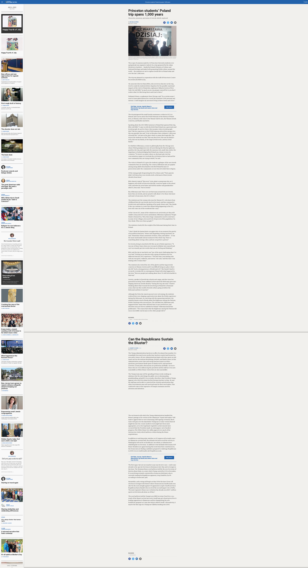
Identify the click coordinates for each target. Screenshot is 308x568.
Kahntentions (133, 555)
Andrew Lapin (15, 334)
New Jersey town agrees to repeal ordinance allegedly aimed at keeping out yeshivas (11, 385)
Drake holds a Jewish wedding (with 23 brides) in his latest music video (11, 331)
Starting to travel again (9, 483)
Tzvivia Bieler (5, 556)
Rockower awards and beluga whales (9, 172)
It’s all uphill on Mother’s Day (11, 555)
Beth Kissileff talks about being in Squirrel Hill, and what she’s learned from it (11, 134)
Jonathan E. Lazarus (7, 523)
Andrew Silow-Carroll (6, 223)
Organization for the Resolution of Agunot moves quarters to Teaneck (11, 82)
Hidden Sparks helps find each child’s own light (10, 440)
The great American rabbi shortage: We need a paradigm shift (10, 186)
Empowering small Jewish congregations (10, 412)
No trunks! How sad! (12, 241)
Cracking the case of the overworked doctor (10, 305)
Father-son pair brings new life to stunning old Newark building (11, 282)
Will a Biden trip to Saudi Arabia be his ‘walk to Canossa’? (10, 199)
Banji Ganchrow (12, 238)
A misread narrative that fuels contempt (10, 532)
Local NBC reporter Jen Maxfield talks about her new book (10, 108)
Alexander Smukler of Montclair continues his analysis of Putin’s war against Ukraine (11, 362)
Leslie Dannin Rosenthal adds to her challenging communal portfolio (10, 418)
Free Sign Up (169, 107)
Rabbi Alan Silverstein (11, 181)
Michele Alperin (134, 22)
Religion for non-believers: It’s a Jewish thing (11, 226)
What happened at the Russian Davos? (9, 356)
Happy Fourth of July (12, 30)
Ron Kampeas (5, 390)
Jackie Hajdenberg (6, 334)
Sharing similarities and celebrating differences (10, 510)
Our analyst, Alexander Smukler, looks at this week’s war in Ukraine (11, 159)
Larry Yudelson (5, 79)
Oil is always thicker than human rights (11, 520)
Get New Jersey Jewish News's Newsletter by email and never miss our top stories (144, 108)
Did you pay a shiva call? (12, 458)
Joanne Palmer (5, 105)
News (131, 319)
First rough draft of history (11, 103)
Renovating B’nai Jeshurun (9, 276)
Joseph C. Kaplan (10, 505)
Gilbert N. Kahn (134, 348)
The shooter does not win (10, 129)
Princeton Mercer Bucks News (141, 319)
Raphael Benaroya (5, 195)
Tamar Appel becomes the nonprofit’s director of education (10, 445)
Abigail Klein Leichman (7, 415)
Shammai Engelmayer (6, 529)
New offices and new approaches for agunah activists (9, 76)
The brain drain (6, 155)
